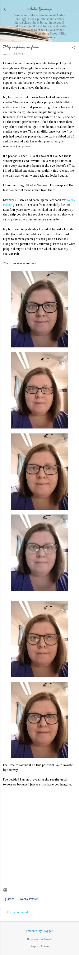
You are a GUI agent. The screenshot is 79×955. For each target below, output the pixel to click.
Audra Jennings (39, 9)
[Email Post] (5, 891)
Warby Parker (28, 899)
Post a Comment (17, 912)
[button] (73, 48)
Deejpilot (48, 939)
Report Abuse (39, 946)
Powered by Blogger (39, 931)
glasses (9, 899)
